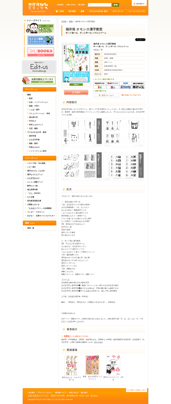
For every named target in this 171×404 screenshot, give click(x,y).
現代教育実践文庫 (34, 201)
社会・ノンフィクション (38, 102)
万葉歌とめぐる (33, 204)
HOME (64, 21)
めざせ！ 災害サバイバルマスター (41, 216)
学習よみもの (34, 147)
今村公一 (96, 50)
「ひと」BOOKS (33, 193)
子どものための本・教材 (36, 132)
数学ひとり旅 (32, 186)
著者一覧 (30, 228)
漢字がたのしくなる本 (36, 171)
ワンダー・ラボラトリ (36, 212)
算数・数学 (33, 143)
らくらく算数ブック (35, 182)
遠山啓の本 (33, 117)
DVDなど (32, 121)
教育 (31, 98)
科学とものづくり (36, 125)
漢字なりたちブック (35, 174)
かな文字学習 (34, 140)
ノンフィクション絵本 (37, 151)
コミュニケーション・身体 (39, 113)
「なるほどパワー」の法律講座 (39, 208)
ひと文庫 (30, 197)
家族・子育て (34, 106)
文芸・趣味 (33, 128)
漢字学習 (32, 136)
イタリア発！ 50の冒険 (36, 163)
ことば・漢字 (34, 110)
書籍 (71, 21)
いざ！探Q (31, 167)
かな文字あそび (33, 178)
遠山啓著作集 (32, 189)
